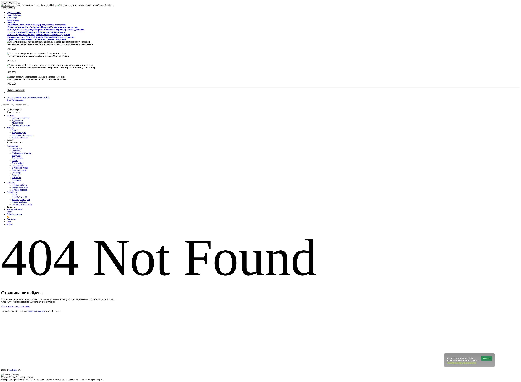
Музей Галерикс (14, 110)
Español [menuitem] (25, 97)
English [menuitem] (18, 97)
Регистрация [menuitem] (17, 100)
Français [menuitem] (32, 97)
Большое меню (23, 306)
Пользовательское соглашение (43, 379)
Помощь (5, 377)
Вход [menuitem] (9, 100)
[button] (14, 12)
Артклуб (14, 141)
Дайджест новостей (16, 90)
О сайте (20, 377)
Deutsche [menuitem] (41, 97)
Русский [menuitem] (10, 97)
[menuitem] (47, 97)
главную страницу (36, 311)
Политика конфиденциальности (72, 379)
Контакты (28, 377)
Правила (24, 379)
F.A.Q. (12, 377)
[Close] (28, 105)
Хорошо (486, 358)
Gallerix (13, 370)
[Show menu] (19, 3)
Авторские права (95, 379)
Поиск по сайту (8, 306)
